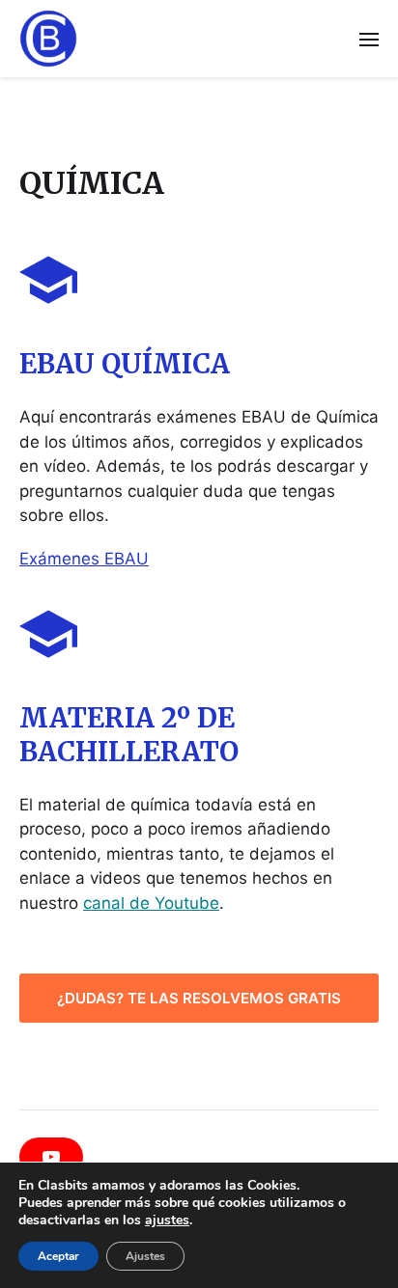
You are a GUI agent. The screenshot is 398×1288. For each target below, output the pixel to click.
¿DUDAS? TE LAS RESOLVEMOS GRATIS (199, 998)
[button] (369, 38)
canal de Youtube (151, 903)
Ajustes (145, 1256)
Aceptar (58, 1256)
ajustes (167, 1220)
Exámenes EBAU (84, 558)
